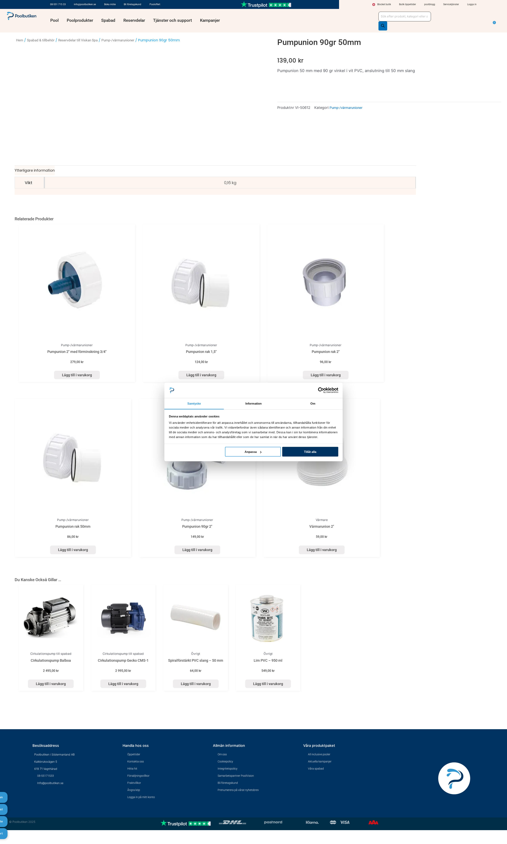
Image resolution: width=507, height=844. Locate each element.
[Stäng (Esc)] (21, 834)
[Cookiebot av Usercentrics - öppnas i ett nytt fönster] (321, 390)
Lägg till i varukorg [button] (77, 375)
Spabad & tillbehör (40, 40)
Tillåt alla (310, 451)
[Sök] (382, 25)
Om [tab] (312, 403)
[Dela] (14, 834)
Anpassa (251, 451)
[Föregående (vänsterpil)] (2, 841)
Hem (19, 40)
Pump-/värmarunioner (117, 40)
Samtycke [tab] (194, 403)
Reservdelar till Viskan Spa (78, 40)
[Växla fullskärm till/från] (8, 834)
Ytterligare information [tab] (35, 170)
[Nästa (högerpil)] (8, 841)
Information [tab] (253, 403)
